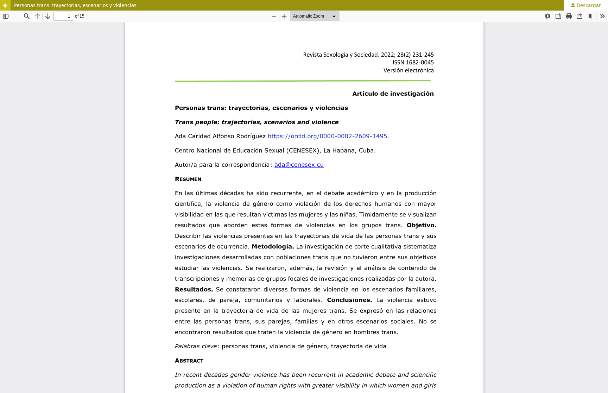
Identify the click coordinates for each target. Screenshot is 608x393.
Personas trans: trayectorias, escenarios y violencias (75, 5)
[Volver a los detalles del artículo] (5, 5)
